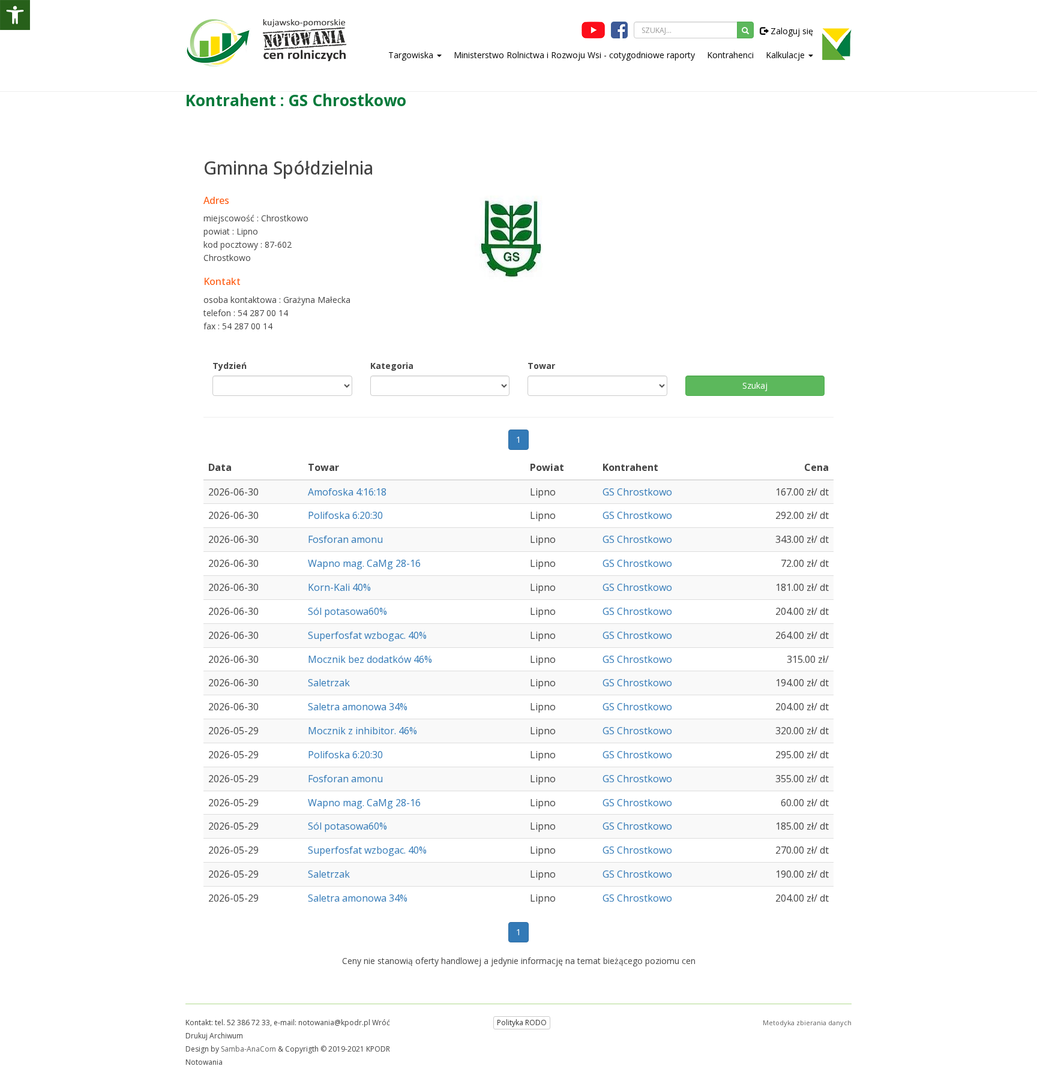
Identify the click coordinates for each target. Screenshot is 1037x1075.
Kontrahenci (730, 55)
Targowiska (412, 55)
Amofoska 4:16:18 (347, 492)
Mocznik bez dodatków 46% (370, 659)
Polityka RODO (522, 1022)
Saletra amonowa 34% (357, 706)
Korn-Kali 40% (339, 587)
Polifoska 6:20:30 (345, 515)
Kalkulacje (786, 55)
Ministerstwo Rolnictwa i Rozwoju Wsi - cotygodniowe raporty (574, 55)
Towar (541, 365)
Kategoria (391, 365)
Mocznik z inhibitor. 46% (362, 730)
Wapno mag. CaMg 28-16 (364, 563)
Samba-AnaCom (248, 1049)
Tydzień (229, 365)
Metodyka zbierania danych (807, 1022)
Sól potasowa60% (347, 611)
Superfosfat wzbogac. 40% (367, 635)
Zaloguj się (790, 31)
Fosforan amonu (345, 539)
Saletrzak (329, 682)
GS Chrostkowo (637, 492)
